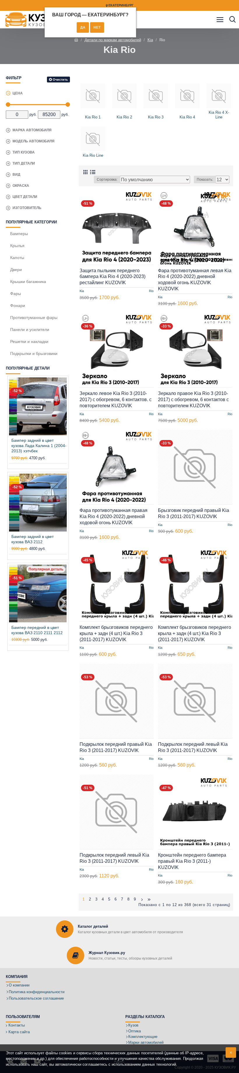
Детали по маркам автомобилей (113, 40)
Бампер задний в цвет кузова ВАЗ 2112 (32, 539)
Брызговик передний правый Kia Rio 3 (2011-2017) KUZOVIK (193, 513)
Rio (151, 291)
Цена (18, 93)
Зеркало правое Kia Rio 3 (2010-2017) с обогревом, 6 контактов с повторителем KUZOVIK (193, 399)
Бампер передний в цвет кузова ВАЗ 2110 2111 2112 (37, 630)
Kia (150, 40)
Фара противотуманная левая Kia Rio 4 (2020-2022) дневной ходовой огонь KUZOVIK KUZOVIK (194, 279)
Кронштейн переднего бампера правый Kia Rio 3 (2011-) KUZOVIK (192, 861)
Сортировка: (107, 179)
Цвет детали (25, 197)
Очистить (60, 79)
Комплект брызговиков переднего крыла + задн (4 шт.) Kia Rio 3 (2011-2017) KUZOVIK (116, 633)
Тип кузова (24, 152)
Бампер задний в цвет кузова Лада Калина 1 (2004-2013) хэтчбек (38, 445)
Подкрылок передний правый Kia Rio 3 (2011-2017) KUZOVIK (116, 747)
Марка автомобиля (32, 130)
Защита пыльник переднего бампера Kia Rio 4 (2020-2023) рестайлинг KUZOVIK (112, 276)
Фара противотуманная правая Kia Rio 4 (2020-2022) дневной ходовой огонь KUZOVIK (113, 516)
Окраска (21, 186)
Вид (16, 174)
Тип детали (24, 163)
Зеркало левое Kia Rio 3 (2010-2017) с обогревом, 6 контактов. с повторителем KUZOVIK (116, 399)
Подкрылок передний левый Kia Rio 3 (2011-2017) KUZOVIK (193, 747)
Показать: (205, 179)
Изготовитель (27, 208)
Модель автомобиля (34, 141)
